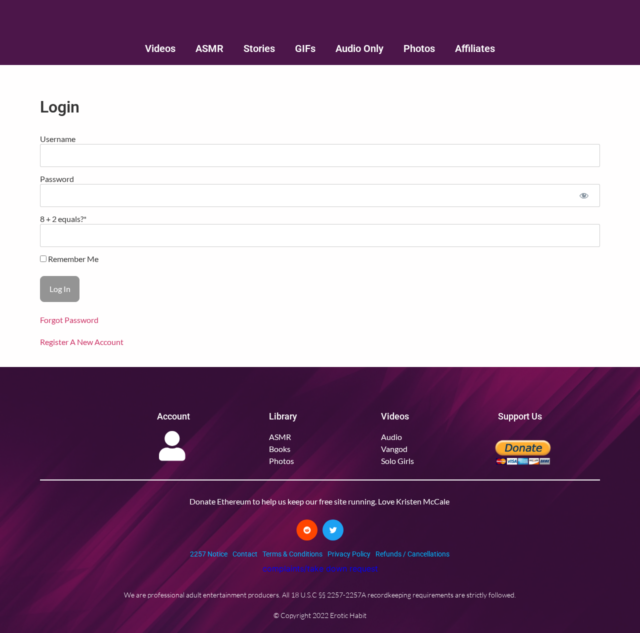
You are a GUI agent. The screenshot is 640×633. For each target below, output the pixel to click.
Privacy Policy (349, 554)
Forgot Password (69, 319)
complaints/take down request (320, 569)
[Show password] (584, 195)
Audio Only (360, 48)
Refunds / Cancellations (413, 554)
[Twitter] (333, 530)
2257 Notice (209, 554)
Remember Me (72, 259)
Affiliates (475, 48)
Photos (419, 48)
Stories (259, 48)
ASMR (210, 48)
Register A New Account (82, 341)
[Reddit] (307, 530)
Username (58, 139)
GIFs (305, 48)
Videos (160, 48)
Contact (245, 554)
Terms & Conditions (292, 554)
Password (57, 179)
